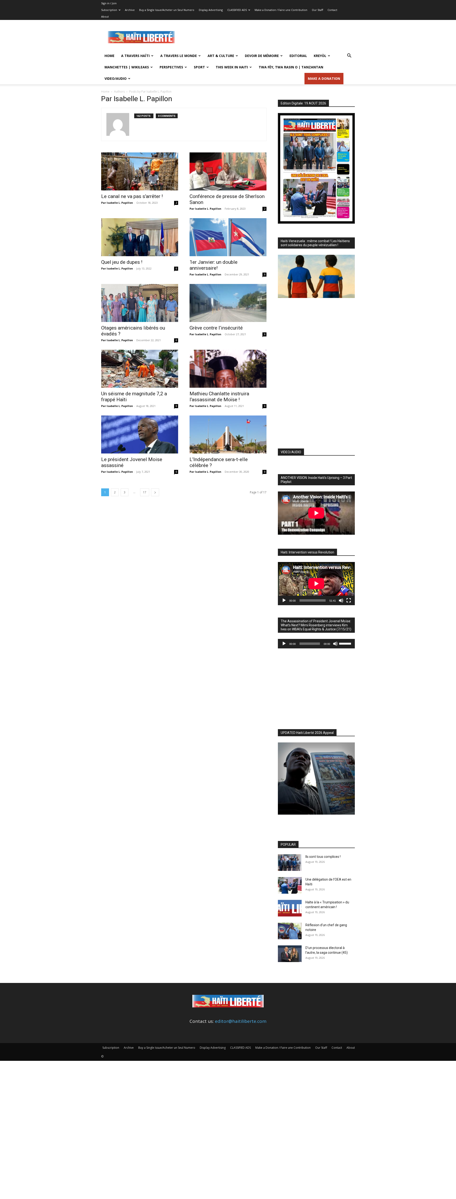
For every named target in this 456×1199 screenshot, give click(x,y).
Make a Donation (324, 78)
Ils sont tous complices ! (323, 857)
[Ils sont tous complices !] (290, 862)
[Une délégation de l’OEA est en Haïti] (290, 885)
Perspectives (171, 67)
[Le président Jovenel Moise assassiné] (139, 434)
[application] (316, 583)
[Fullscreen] (348, 600)
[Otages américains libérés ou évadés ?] (139, 303)
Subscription (109, 10)
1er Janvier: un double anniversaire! (214, 265)
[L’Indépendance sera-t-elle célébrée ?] (228, 434)
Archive (130, 10)
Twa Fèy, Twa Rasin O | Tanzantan (291, 67)
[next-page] (155, 492)
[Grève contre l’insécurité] (228, 303)
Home (109, 55)
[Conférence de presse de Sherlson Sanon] (228, 171)
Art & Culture (221, 55)
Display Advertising (211, 10)
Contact (332, 10)
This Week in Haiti (232, 67)
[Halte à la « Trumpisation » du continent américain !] (290, 908)
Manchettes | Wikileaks (126, 67)
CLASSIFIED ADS (237, 10)
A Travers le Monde (178, 55)
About (105, 16)
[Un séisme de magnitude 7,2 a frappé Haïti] (139, 369)
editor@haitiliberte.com (240, 1021)
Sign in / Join (109, 3)
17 (144, 492)
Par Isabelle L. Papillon (117, 202)
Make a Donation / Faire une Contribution (281, 10)
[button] (349, 56)
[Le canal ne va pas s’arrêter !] (139, 171)
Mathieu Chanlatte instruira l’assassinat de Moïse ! (219, 396)
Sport (199, 67)
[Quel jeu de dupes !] (139, 237)
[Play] (284, 600)
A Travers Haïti (135, 55)
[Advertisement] (268, 37)
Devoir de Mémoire (262, 55)
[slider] (345, 643)
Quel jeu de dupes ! (121, 262)
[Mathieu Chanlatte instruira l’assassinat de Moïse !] (228, 369)
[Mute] (341, 600)
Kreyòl (320, 55)
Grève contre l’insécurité (216, 328)
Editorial (298, 55)
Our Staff (317, 10)
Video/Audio (115, 78)
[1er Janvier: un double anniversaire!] (228, 237)
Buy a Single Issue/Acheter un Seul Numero (166, 10)
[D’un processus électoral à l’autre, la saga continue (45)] (290, 953)
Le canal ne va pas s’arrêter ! (132, 196)
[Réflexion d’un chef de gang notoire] (290, 931)
